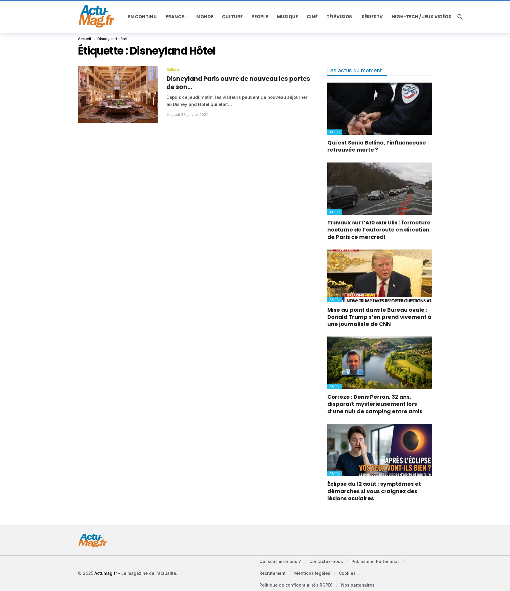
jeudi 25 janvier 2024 (190, 114)
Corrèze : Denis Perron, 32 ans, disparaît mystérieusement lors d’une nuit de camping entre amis (374, 404)
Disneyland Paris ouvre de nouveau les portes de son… (238, 82)
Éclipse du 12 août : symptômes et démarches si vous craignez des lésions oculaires (374, 491)
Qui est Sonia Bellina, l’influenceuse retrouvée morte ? (376, 146)
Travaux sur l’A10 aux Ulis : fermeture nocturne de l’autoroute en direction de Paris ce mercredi (379, 230)
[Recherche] (460, 16)
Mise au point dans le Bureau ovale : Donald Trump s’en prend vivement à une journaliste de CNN (379, 317)
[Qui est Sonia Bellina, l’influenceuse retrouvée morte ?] (379, 109)
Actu (334, 132)
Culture (172, 69)
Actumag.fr (105, 573)
